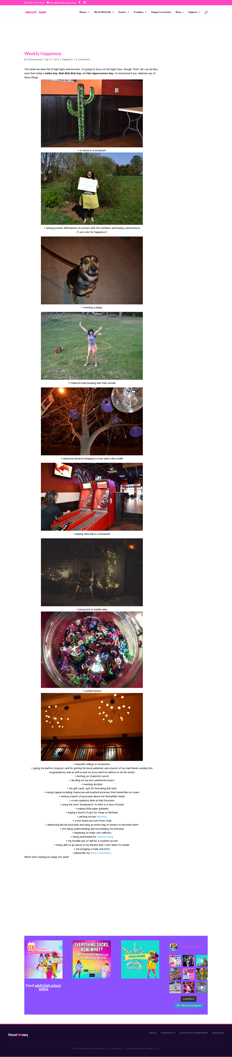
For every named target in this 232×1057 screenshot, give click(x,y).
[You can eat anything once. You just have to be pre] (188, 974)
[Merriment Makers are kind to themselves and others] (175, 987)
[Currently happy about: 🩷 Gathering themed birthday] (202, 974)
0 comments (83, 59)
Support (193, 12)
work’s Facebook (100, 852)
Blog (178, 12)
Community (168, 1033)
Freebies (139, 12)
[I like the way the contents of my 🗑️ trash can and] (175, 974)
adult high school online (48, 987)
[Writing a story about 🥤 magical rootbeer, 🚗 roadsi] (202, 987)
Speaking (218, 1033)
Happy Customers (161, 12)
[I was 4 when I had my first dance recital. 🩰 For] (188, 961)
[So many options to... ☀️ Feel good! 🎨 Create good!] (175, 961)
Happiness (67, 59)
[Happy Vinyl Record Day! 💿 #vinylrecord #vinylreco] (188, 987)
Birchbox (102, 816)
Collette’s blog (105, 836)
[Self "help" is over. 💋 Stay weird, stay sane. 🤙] (202, 961)
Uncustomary (35, 59)
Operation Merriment (193, 1033)
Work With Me (102, 12)
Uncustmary (18, 1035)
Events (122, 12)
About (82, 12)
